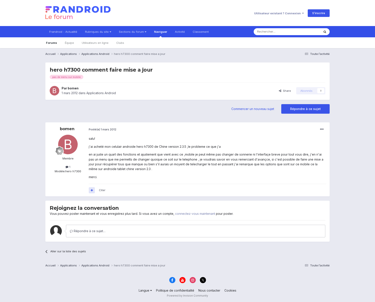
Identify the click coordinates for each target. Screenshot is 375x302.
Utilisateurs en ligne (95, 42)
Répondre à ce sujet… (89, 231)
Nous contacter (209, 290)
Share (286, 90)
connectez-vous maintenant (195, 213)
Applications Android (101, 93)
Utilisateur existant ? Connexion (278, 13)
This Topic (307, 31)
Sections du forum (132, 31)
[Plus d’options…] (321, 129)
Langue (144, 290)
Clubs (120, 42)
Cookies (230, 290)
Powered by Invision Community (187, 295)
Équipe (69, 42)
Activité (180, 31)
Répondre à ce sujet (305, 109)
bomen (73, 88)
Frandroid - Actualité (63, 31)
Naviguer (160, 31)
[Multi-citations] (92, 190)
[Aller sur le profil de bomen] (54, 90)
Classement (201, 31)
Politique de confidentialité (175, 290)
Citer (102, 190)
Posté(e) (102, 129)
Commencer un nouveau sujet (252, 109)
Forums (51, 42)
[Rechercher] (325, 31)
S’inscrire (318, 13)
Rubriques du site (97, 31)
